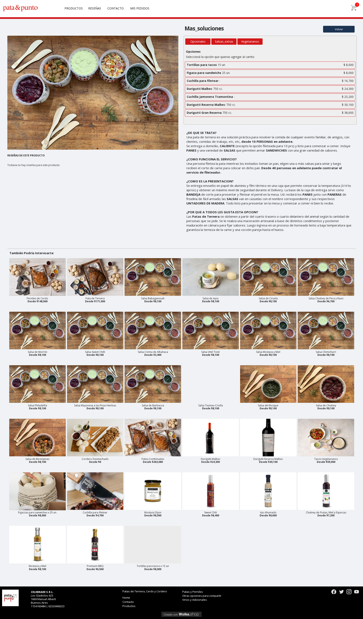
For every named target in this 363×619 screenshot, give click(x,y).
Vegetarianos (250, 41)
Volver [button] (339, 29)
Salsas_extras (224, 41)
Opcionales (197, 41)
